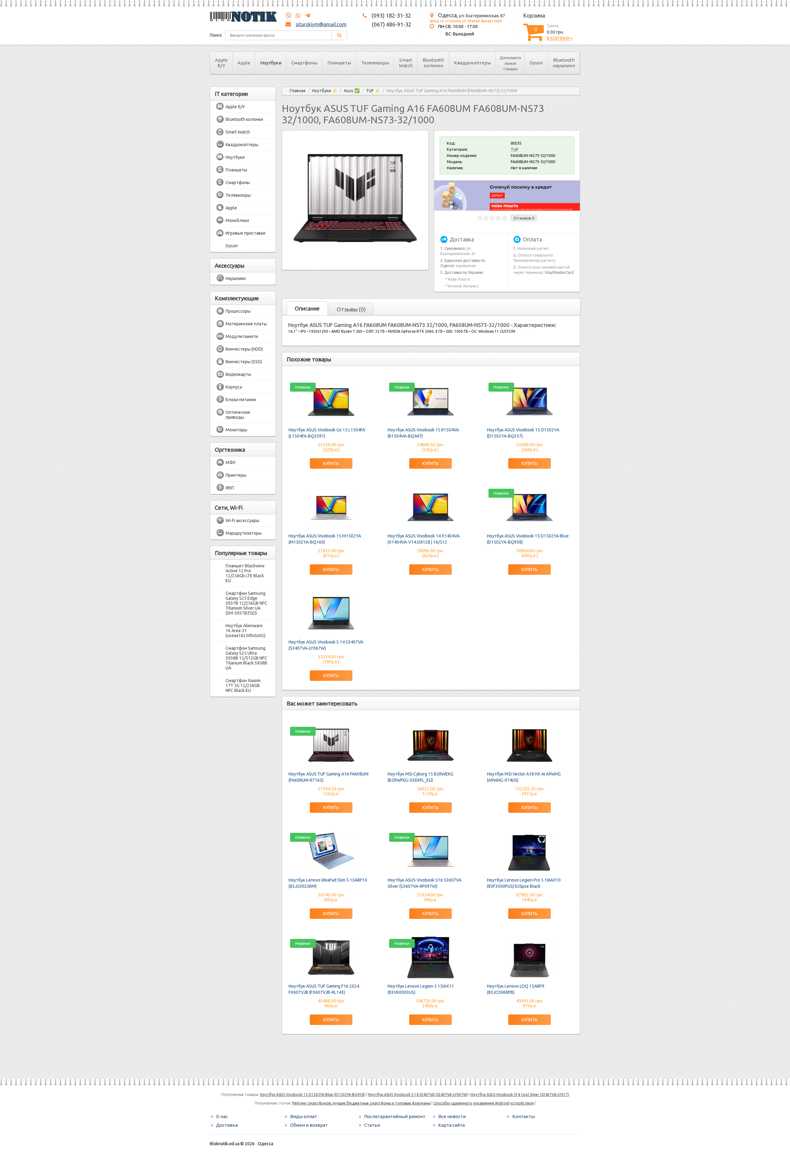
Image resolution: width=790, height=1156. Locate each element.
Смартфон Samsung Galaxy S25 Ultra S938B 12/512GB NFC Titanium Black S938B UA (246, 658)
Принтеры (236, 475)
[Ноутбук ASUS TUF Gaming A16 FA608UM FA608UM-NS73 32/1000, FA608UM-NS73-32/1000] (355, 259)
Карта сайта (451, 1125)
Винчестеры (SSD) (244, 361)
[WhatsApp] (296, 16)
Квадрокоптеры (472, 62)
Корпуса (234, 387)
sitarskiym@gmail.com (321, 24)
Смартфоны (304, 62)
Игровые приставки (245, 233)
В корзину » (559, 38)
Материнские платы (246, 323)
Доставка (227, 1125)
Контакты (523, 1116)
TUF (514, 149)
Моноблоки (237, 220)
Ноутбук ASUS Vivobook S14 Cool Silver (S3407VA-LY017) (520, 1094)
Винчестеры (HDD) (244, 349)
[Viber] (288, 16)
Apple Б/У (221, 62)
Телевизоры (375, 62)
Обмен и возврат (309, 1125)
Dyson (536, 62)
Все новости (452, 1116)
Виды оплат (303, 1116)
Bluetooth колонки (433, 62)
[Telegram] (305, 16)
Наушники (236, 278)
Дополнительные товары (510, 63)
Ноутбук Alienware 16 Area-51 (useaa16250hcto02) (245, 630)
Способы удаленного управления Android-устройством (483, 1103)
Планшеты (339, 62)
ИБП (230, 487)
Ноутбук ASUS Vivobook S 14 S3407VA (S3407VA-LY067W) (418, 1094)
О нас (222, 1116)
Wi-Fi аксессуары (242, 520)
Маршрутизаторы (244, 533)
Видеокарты (238, 374)
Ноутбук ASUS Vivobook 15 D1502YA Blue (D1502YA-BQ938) (312, 1094)
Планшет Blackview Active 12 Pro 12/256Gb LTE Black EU (245, 573)
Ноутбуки (270, 62)
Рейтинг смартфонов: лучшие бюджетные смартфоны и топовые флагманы (361, 1103)
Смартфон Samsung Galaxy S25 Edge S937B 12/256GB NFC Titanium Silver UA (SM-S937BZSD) (246, 603)
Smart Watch (406, 62)
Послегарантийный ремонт (394, 1116)
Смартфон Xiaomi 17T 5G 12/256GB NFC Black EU (243, 685)
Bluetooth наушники (564, 62)
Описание (307, 308)
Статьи (372, 1125)
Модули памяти (242, 336)
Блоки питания (241, 399)
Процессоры (238, 311)
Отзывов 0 (524, 218)
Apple (244, 62)
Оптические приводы (238, 415)
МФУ (230, 462)
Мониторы (236, 429)
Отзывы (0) (351, 309)
